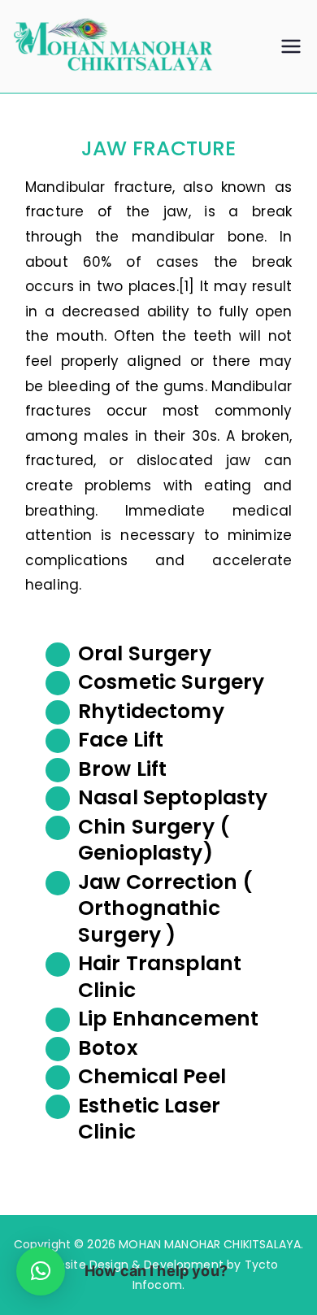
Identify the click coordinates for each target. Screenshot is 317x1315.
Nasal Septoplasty (173, 797)
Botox (108, 1048)
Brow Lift (122, 769)
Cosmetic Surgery (171, 682)
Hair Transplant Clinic (159, 976)
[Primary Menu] (291, 46)
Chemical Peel (152, 1076)
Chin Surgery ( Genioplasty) (154, 840)
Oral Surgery (144, 653)
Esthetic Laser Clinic (149, 1119)
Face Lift (120, 739)
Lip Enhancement (168, 1018)
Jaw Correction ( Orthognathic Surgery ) (165, 908)
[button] (40, 1271)
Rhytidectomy (151, 711)
